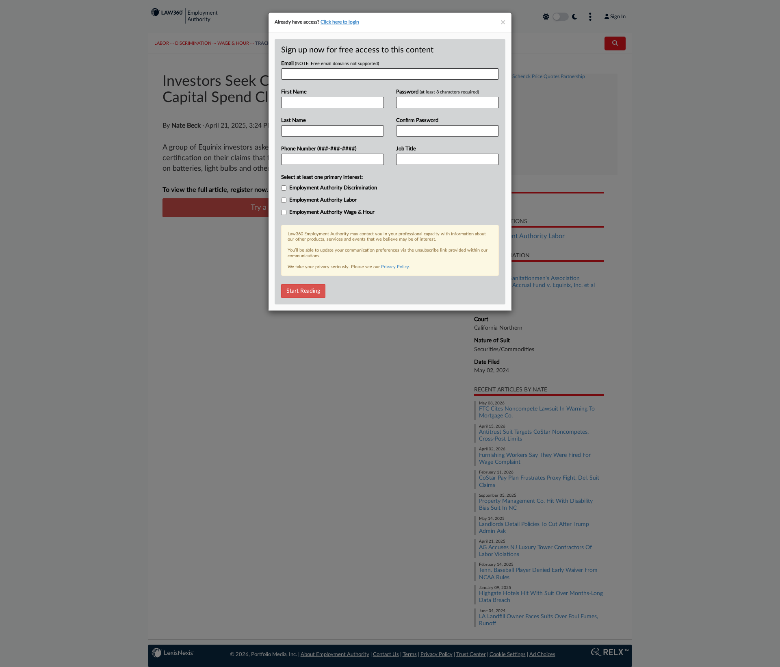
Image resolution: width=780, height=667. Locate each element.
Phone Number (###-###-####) (318, 149)
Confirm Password (417, 120)
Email (330, 63)
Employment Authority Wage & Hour (332, 212)
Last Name (293, 120)
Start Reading (303, 291)
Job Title (406, 149)
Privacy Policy (395, 267)
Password (437, 92)
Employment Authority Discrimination (333, 188)
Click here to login (340, 22)
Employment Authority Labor (323, 200)
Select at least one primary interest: (322, 177)
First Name (294, 92)
